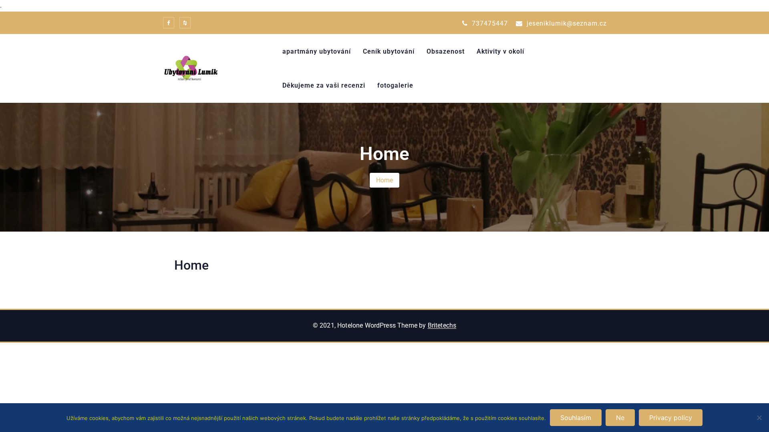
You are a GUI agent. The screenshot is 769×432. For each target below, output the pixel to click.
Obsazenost (446, 51)
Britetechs (442, 325)
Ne (620, 418)
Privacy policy (670, 418)
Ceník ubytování (389, 51)
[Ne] (759, 418)
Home (384, 180)
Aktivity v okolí (500, 51)
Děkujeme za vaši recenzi (323, 85)
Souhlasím (575, 418)
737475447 (489, 23)
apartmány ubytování (316, 51)
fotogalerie (395, 85)
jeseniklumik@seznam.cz (566, 23)
